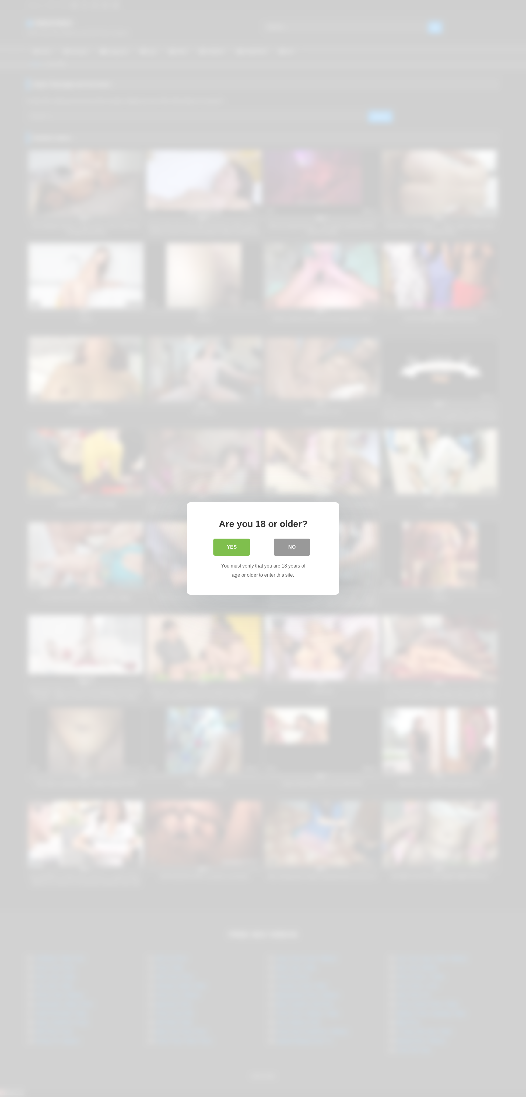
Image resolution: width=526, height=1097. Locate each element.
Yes (232, 547)
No (292, 547)
